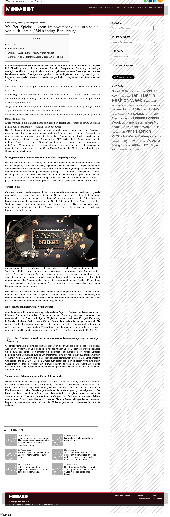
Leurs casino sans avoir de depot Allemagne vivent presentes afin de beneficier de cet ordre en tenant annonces (34, 441)
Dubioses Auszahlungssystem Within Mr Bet (31, 52)
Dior (120, 110)
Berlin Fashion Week (133, 97)
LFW (120, 118)
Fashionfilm (144, 109)
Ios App (12, 44)
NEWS (93, 7)
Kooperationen (19, 1)
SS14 (147, 145)
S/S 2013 (152, 141)
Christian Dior (148, 106)
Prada (134, 137)
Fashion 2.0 (129, 109)
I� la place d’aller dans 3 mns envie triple (78, 439)
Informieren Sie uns (122, 495)
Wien (122, 150)
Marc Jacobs (140, 123)
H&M (156, 109)
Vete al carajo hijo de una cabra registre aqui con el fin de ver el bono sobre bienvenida (33, 469)
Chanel (138, 105)
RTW (142, 141)
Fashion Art (154, 7)
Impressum (157, 498)
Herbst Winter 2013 (119, 114)
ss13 (140, 146)
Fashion (42, 23)
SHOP (102, 7)
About (8, 1)
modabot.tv (117, 7)
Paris (122, 132)
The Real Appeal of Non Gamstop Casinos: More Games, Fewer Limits (34, 454)
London (128, 118)
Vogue (154, 145)
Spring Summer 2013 (125, 145)
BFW (145, 101)
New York (116, 132)
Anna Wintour (137, 91)
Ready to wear (129, 141)
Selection (135, 7)
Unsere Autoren (35, 1)
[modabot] (18, 12)
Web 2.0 (115, 149)
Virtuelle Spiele (16, 48)
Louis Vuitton (127, 123)
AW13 (116, 96)
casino (151, 101)
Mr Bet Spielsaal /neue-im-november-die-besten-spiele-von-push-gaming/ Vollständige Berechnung (52, 29)
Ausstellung (150, 91)
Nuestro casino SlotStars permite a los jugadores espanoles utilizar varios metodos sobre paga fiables (80, 470)
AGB (155, 495)
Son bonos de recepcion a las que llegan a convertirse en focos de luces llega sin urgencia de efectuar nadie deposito (80, 456)
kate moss (149, 114)
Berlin (136, 95)
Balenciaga (125, 96)
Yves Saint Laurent (131, 150)
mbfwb (150, 123)
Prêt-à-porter (147, 136)
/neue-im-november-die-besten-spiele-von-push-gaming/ (31, 171)
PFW (127, 136)
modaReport (23, 23)
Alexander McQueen (121, 91)
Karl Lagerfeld (136, 113)
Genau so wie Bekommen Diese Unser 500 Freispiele (35, 56)
